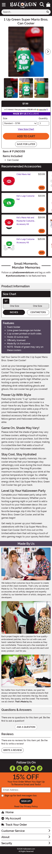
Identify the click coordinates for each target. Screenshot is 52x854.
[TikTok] (39, 768)
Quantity (43, 118)
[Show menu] (3, 4)
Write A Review (12, 750)
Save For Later (26, 144)
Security (6, 843)
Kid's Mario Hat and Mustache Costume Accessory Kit (25, 220)
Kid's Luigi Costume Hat (25, 197)
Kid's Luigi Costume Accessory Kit (25, 241)
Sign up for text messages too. (21, 795)
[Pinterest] (19, 768)
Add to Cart (26, 136)
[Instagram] (26, 768)
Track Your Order (16, 824)
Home (10, 812)
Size (5, 118)
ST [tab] (6, 301)
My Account (13, 818)
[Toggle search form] (42, 4)
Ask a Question (26, 727)
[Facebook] (12, 768)
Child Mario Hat (24, 174)
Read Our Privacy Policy (26, 806)
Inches (14, 312)
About (5, 837)
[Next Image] (48, 51)
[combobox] (23, 12)
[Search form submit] (48, 12)
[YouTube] (33, 768)
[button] (48, 4)
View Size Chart (26, 129)
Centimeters (38, 312)
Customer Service (13, 831)
